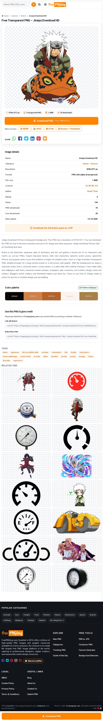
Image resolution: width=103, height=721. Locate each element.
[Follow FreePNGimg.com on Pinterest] (11, 660)
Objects (42, 620)
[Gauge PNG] (76, 381)
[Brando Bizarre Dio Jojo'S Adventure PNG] (76, 522)
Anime (86, 164)
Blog (29, 678)
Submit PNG (32, 694)
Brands (93, 615)
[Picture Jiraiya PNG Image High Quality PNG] (26, 381)
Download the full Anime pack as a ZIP (53, 228)
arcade (37, 356)
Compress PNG (86, 645)
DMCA (4, 678)
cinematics (56, 352)
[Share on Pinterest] (38, 140)
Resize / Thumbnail (70, 129)
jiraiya (73, 356)
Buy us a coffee (35, 661)
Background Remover (88, 655)
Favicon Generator (87, 650)
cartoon (45, 352)
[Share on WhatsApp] (14, 140)
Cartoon (94, 164)
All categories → (57, 620)
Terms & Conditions (10, 694)
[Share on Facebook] (20, 140)
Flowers (46, 615)
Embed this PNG (11, 332)
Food (36, 615)
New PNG (57, 639)
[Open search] (39, 4)
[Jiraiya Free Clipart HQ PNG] (76, 409)
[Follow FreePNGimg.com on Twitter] (7, 660)
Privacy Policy (8, 689)
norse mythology (10, 356)
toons (5, 352)
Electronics (70, 615)
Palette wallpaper (89, 288)
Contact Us (32, 689)
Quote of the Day (60, 655)
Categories (58, 645)
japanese (15, 352)
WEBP (25, 129)
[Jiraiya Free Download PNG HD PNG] (26, 466)
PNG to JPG (84, 639)
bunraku (6, 360)
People (27, 615)
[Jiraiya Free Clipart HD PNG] (76, 494)
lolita (45, 356)
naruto (64, 356)
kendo (73, 352)
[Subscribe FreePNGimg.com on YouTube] (20, 660)
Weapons (19, 620)
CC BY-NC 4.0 (92, 186)
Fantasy (31, 620)
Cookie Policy (8, 683)
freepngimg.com (73, 706)
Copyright (9, 706)
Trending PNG (59, 650)
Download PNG (53, 120)
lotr (66, 352)
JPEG (38, 129)
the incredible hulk (30, 352)
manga (82, 356)
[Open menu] (45, 4)
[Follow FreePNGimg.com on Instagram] (15, 660)
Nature (57, 615)
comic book (25, 356)
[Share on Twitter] (26, 140)
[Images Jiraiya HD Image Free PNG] (76, 466)
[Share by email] (45, 140)
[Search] (33, 4)
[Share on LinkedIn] (32, 140)
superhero (17, 360)
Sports (82, 615)
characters (84, 352)
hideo (90, 356)
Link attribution (11, 321)
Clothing (7, 620)
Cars (17, 615)
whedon (54, 356)
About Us (31, 683)
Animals (6, 615)
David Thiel (92, 191)
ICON (51, 129)
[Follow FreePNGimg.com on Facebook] (3, 660)
